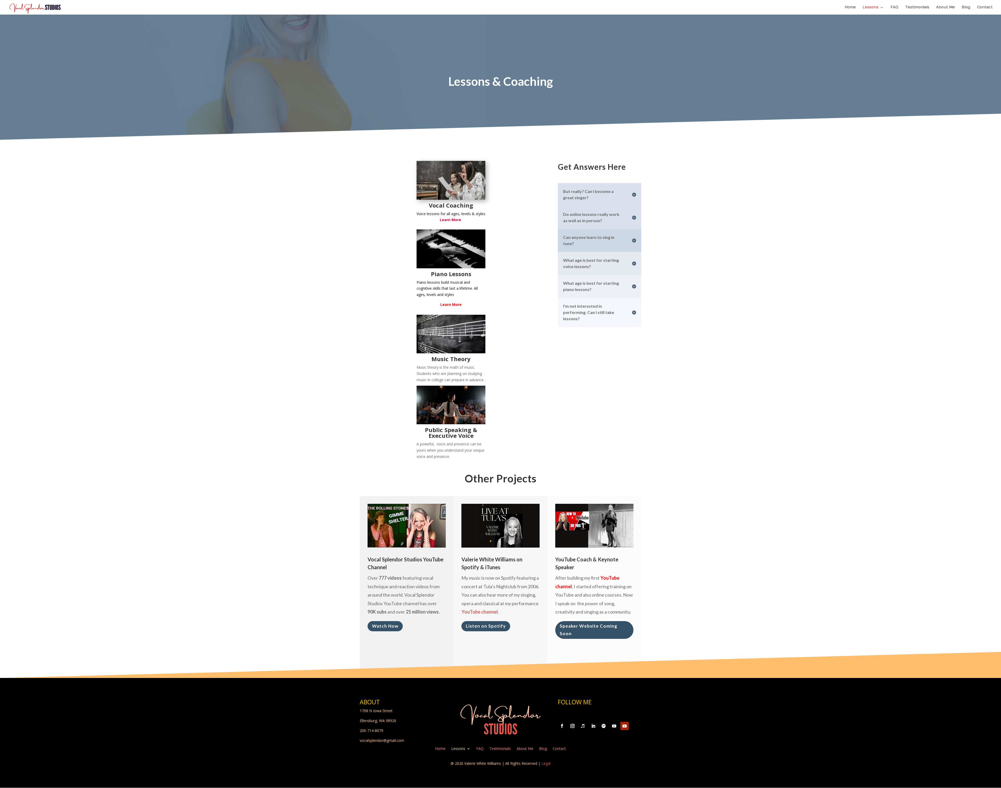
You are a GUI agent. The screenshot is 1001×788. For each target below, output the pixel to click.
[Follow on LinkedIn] (593, 726)
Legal (546, 763)
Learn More (451, 304)
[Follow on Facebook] (562, 726)
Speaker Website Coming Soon (588, 629)
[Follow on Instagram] (572, 726)
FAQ (894, 7)
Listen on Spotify (486, 626)
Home (850, 7)
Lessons (870, 7)
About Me (945, 7)
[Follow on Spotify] (604, 726)
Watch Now (385, 626)
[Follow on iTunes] (583, 726)
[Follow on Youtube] (614, 726)
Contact (985, 7)
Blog (966, 7)
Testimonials (917, 7)
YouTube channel (479, 612)
